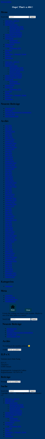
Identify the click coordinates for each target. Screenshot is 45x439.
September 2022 (10, 187)
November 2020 (10, 220)
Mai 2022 (8, 192)
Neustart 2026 (10, 108)
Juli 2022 (8, 188)
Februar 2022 (10, 194)
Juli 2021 (8, 208)
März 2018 (9, 271)
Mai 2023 (8, 175)
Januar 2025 (9, 141)
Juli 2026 (8, 126)
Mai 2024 (8, 155)
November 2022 (10, 183)
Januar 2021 (9, 218)
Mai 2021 (8, 212)
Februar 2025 (10, 139)
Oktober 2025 (10, 131)
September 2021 (10, 204)
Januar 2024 (9, 161)
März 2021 (9, 214)
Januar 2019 (9, 255)
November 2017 (10, 275)
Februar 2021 (10, 216)
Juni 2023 (8, 173)
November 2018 (10, 257)
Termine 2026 (10, 114)
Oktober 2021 (10, 202)
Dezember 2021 (10, 198)
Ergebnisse (9, 46)
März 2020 (9, 230)
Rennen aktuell (15, 31)
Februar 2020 (10, 232)
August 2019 (9, 242)
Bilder (7, 52)
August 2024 (9, 149)
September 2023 (10, 167)
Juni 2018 (8, 265)
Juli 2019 (8, 244)
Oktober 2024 (10, 145)
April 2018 (9, 269)
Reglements (14, 40)
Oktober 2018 (10, 259)
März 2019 (9, 251)
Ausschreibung (15, 42)
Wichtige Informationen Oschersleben (18, 112)
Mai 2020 (8, 226)
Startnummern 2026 (16, 27)
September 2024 (10, 147)
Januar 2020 (9, 234)
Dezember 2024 (10, 143)
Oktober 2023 (10, 165)
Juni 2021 (8, 210)
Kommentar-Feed (11, 299)
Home (13, 310)
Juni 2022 (8, 190)
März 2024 (9, 159)
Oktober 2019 (10, 238)
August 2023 (9, 169)
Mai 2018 (8, 267)
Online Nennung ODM (13, 36)
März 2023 (9, 179)
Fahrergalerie (9, 44)
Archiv (5, 350)
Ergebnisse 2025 (15, 48)
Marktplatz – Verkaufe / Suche (15, 54)
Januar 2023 (9, 181)
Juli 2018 (8, 263)
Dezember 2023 (10, 163)
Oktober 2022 (10, 185)
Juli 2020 (8, 222)
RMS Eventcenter (11, 25)
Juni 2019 (8, 245)
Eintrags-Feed (10, 297)
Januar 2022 (9, 196)
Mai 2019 (8, 247)
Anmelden (8, 295)
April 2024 (9, 157)
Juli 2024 (8, 151)
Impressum (9, 58)
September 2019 (10, 240)
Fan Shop (8, 50)
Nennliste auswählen (17, 29)
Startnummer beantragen (13, 34)
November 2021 (10, 200)
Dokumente (9, 38)
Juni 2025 (8, 135)
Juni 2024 (8, 153)
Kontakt (8, 56)
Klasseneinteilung (16, 33)
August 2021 (9, 206)
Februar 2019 (10, 253)
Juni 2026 (8, 128)
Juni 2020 (8, 224)
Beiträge (4, 382)
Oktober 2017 (10, 277)
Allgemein (8, 286)
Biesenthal (8, 110)
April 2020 (9, 228)
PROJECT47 (10, 23)
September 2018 (10, 261)
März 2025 (9, 137)
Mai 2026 (8, 129)
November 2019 (10, 236)
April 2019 (9, 249)
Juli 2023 (8, 171)
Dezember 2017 (10, 273)
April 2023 (9, 177)
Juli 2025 (8, 133)
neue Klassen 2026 (11, 116)
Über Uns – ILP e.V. (12, 21)
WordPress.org (10, 301)
